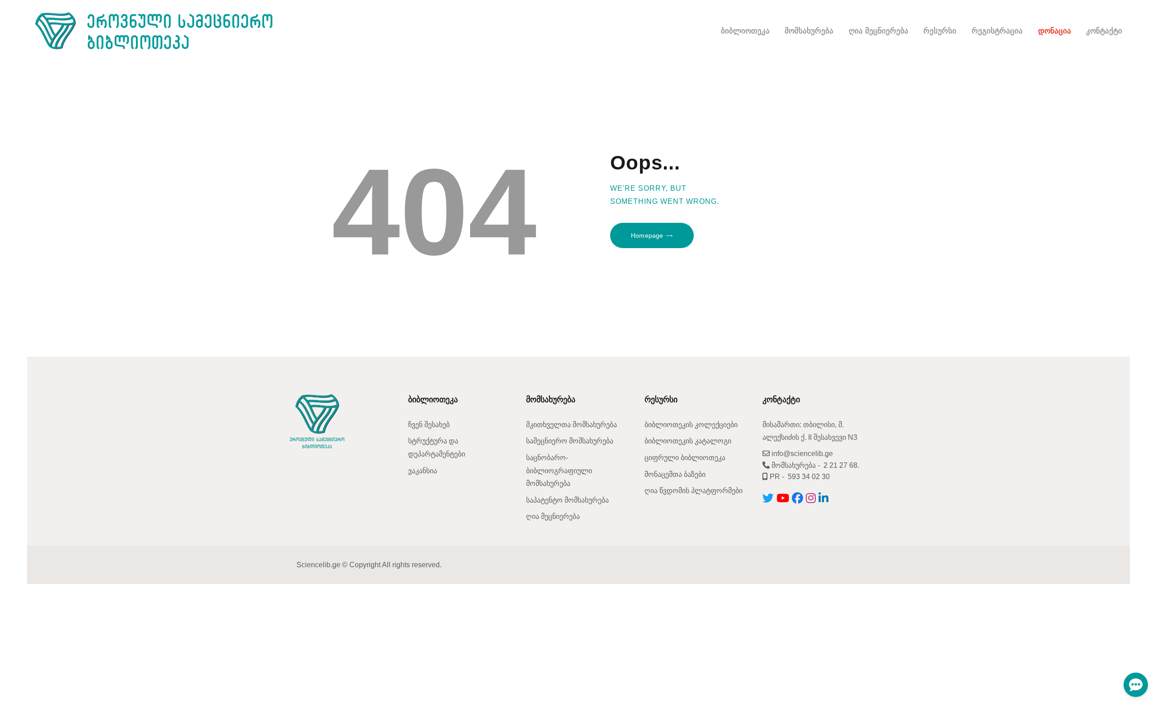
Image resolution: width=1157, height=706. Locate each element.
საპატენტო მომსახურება (567, 500)
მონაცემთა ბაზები (674, 474)
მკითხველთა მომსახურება (571, 424)
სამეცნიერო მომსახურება (569, 441)
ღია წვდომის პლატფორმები (693, 490)
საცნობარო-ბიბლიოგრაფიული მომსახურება (559, 470)
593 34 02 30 (809, 476)
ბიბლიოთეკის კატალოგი (687, 441)
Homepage (647, 235)
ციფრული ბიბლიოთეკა (684, 457)
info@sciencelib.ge (801, 453)
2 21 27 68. (841, 465)
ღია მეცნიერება (553, 516)
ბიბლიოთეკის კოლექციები (691, 424)
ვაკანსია (422, 471)
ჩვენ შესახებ (429, 424)
